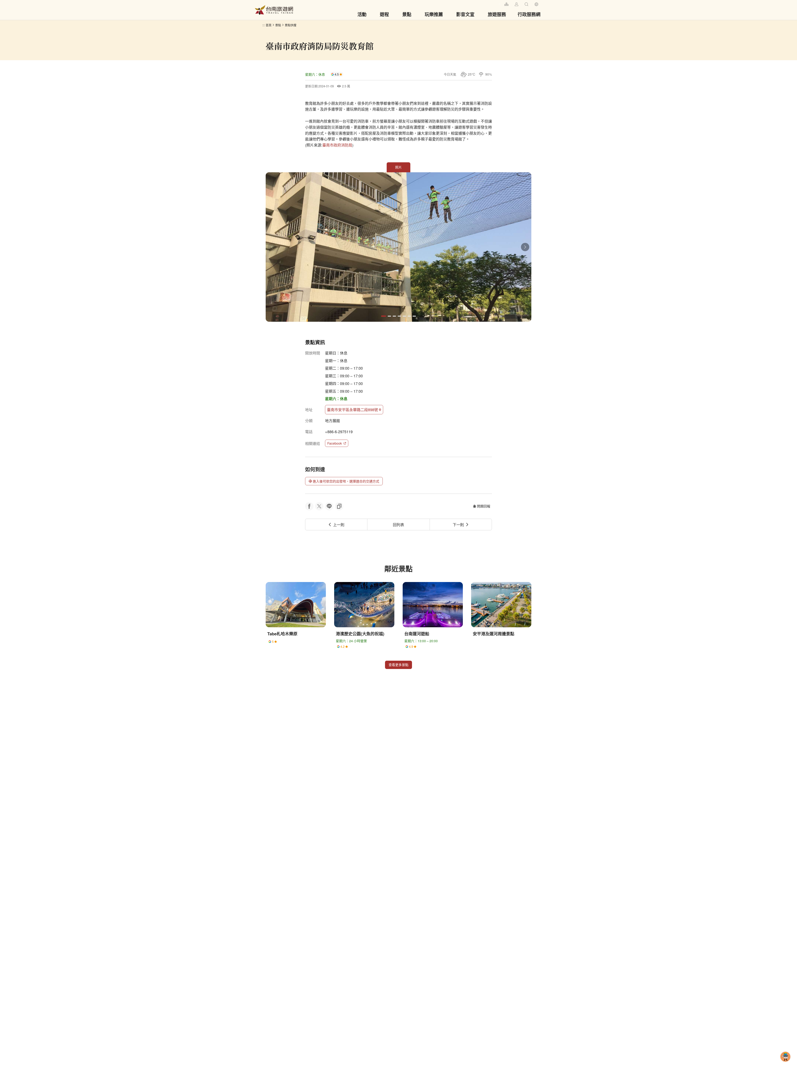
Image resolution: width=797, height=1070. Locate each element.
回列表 (398, 524)
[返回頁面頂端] (785, 1063)
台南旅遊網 (274, 10)
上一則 (338, 524)
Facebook (334, 443)
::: (499, 4)
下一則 (458, 524)
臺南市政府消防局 (337, 145)
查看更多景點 (398, 664)
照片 (398, 167)
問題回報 (483, 506)
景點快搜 (290, 25)
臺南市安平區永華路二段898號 (352, 409)
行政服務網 (529, 14)
